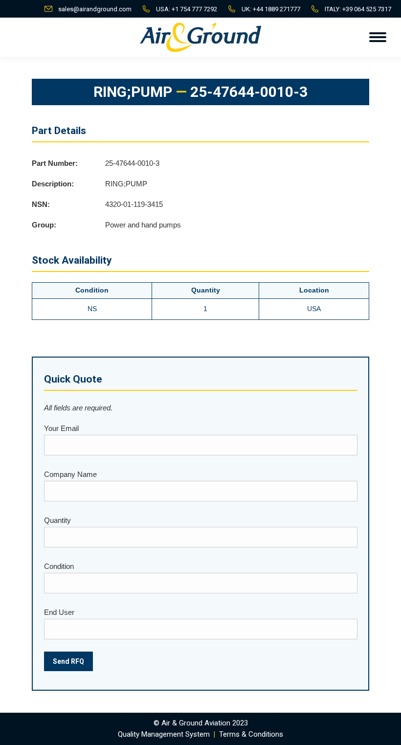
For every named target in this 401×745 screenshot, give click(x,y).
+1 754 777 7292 (194, 9)
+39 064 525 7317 (366, 9)
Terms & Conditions (251, 734)
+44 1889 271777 (276, 9)
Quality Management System (164, 734)
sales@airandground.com (95, 9)
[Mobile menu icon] (377, 37)
